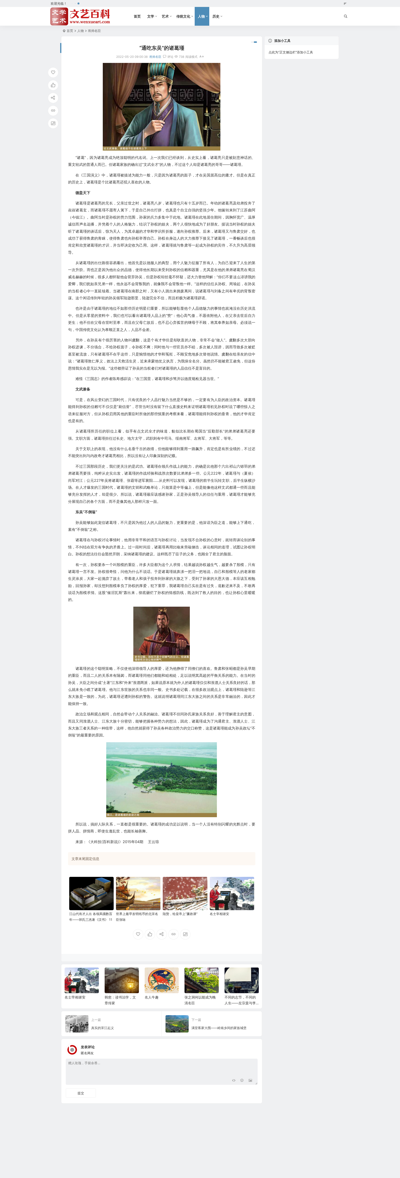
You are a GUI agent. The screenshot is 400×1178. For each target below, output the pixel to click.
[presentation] (232, 975)
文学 (150, 16)
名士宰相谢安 (219, 914)
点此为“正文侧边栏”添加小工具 (291, 52)
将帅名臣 (94, 31)
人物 (201, 16)
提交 (81, 1093)
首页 (137, 16)
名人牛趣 (112, 997)
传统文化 (183, 16)
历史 (215, 16)
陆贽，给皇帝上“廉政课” (180, 914)
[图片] (250, 1081)
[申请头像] (253, 1048)
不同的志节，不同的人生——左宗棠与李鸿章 (200, 1003)
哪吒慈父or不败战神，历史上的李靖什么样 (240, 1003)
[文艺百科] (80, 16)
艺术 (165, 16)
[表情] (242, 1081)
